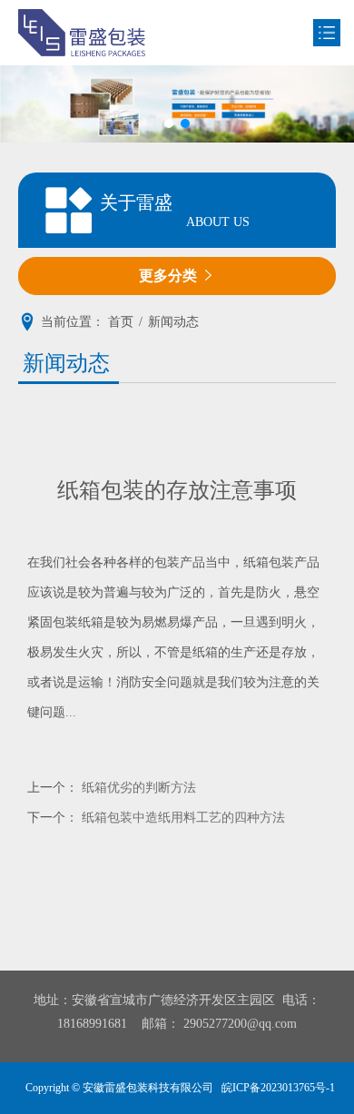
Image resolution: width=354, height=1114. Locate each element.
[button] (168, 123)
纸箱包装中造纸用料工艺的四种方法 (183, 817)
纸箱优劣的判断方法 (139, 787)
